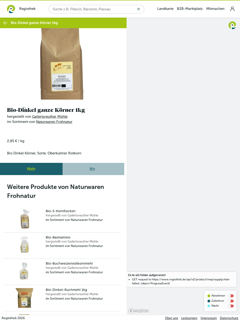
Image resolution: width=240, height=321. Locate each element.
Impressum (209, 318)
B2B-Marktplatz (190, 9)
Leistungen (189, 318)
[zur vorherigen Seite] (5, 23)
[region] (183, 166)
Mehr (31, 167)
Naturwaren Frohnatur (54, 120)
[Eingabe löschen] (138, 9)
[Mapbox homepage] (138, 310)
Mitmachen (215, 9)
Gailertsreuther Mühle (50, 115)
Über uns (171, 318)
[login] (232, 9)
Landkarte (165, 9)
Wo (92, 167)
